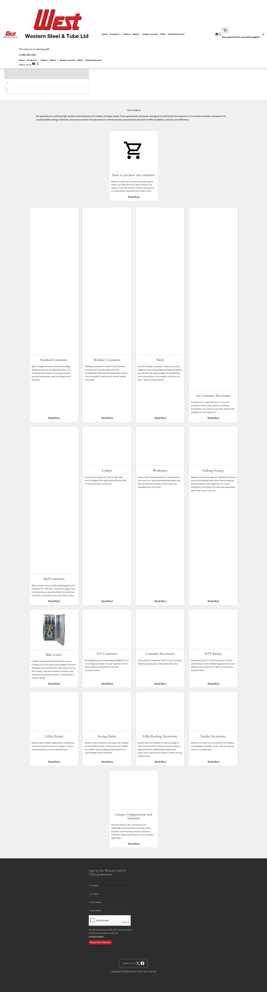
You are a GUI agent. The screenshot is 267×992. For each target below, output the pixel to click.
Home (22, 60)
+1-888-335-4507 (27, 54)
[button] (46, 82)
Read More (134, 197)
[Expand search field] (263, 34)
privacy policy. (96, 936)
